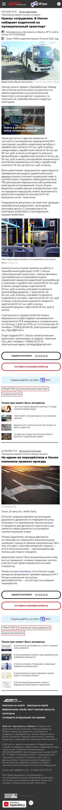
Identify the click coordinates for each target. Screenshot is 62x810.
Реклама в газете (37, 705)
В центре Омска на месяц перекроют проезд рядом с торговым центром (34, 674)
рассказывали (22, 571)
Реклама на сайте (13, 705)
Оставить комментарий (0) (31, 366)
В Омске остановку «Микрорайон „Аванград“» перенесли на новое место (35, 665)
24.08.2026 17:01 (9, 451)
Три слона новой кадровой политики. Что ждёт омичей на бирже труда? (35, 408)
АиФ (56, 82)
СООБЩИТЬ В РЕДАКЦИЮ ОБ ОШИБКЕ (23, 717)
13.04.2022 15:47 (9, 11)
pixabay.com (12, 263)
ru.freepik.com (8, 506)
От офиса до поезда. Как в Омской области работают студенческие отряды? (33, 435)
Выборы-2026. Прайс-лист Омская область (28, 709)
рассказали (46, 522)
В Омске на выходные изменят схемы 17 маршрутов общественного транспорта (32, 683)
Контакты (8, 713)
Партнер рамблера (27, 796)
